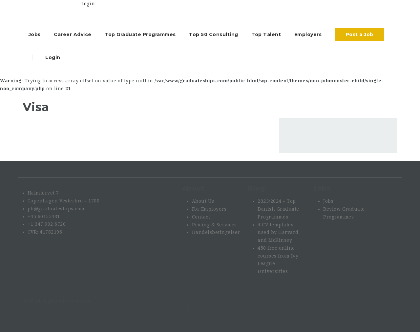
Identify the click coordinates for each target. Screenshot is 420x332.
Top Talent (266, 34)
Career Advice (73, 34)
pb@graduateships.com (56, 208)
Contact (201, 216)
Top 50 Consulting (213, 34)
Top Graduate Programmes (140, 34)
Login (52, 57)
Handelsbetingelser (216, 232)
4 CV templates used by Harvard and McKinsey (278, 232)
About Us (203, 201)
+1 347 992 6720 (47, 224)
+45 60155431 (44, 216)
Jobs (35, 34)
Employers (308, 34)
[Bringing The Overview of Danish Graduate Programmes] (52, 11)
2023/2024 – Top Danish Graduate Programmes (278, 208)
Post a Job (359, 34)
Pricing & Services (214, 224)
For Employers (209, 209)
